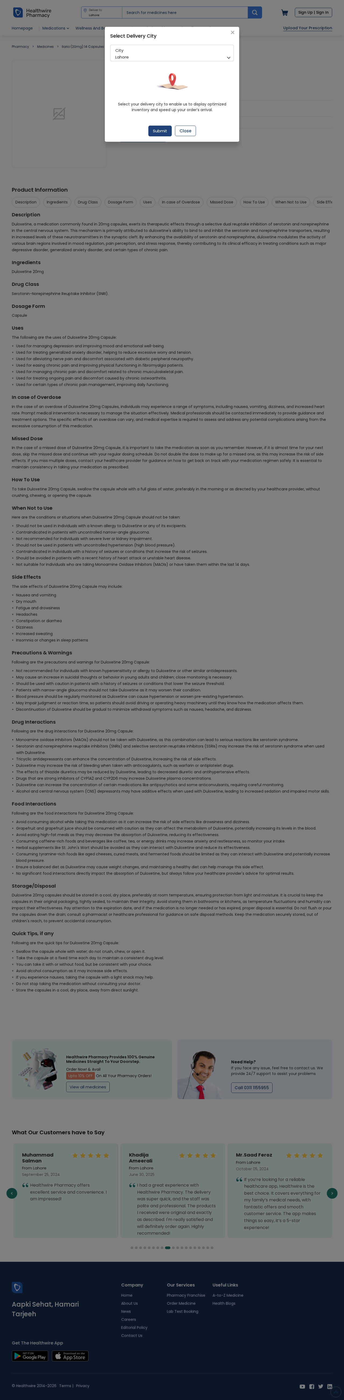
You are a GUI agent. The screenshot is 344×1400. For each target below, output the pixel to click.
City (119, 50)
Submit (160, 131)
